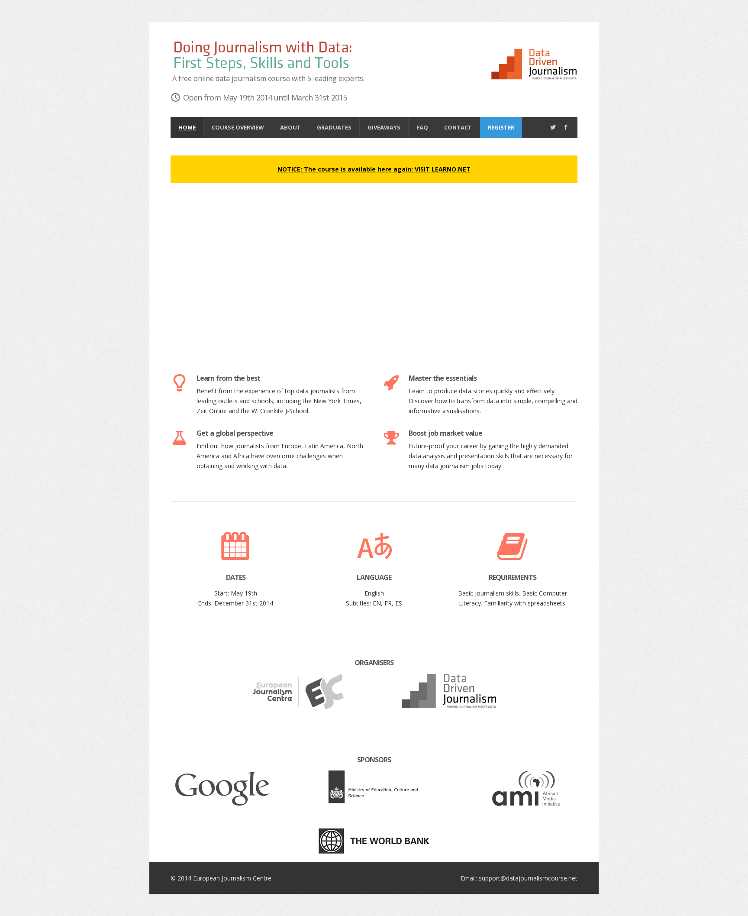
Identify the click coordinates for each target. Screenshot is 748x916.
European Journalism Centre (232, 878)
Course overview (238, 127)
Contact (458, 127)
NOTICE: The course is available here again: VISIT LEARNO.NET (374, 169)
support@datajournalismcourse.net (528, 878)
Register (501, 127)
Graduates (334, 127)
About (290, 127)
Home (187, 127)
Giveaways (384, 127)
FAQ (422, 127)
